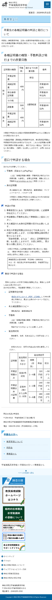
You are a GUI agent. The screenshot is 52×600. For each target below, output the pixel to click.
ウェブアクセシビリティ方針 (15, 569)
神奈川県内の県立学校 (12, 578)
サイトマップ (9, 556)
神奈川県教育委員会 (11, 574)
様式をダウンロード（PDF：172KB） (26, 297)
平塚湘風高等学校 (9, 465)
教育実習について (14, 441)
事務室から (11, 454)
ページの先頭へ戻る (26, 473)
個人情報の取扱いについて (14, 565)
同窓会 (9, 447)
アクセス (7, 561)
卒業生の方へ (11, 434)
